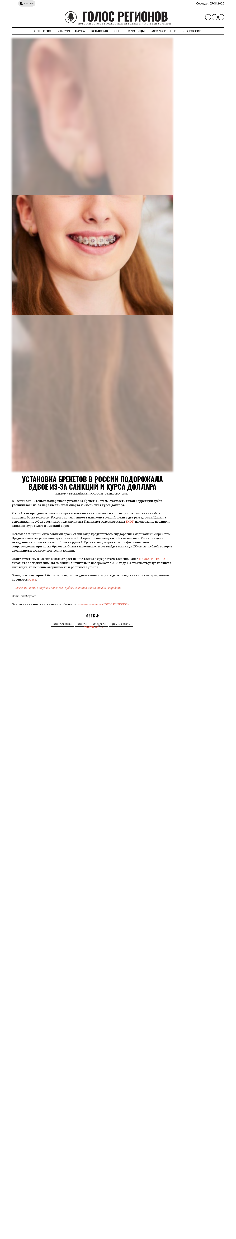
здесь (32, 579)
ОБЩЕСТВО (112, 493)
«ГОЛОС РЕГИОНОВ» (154, 559)
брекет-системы (63, 624)
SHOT (130, 521)
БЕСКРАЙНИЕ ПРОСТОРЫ (86, 493)
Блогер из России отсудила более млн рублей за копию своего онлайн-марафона (68, 587)
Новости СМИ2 (92, 627)
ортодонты (99, 624)
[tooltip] (208, 17)
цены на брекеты (121, 624)
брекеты (82, 624)
